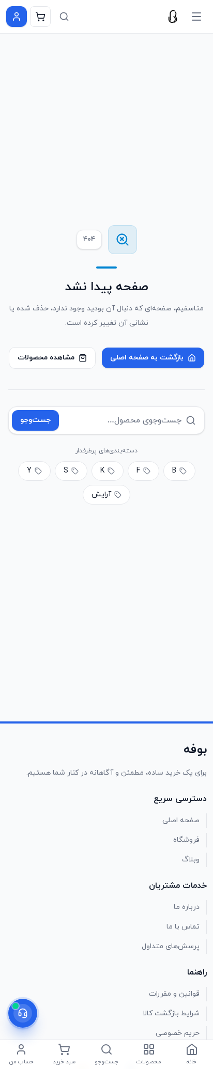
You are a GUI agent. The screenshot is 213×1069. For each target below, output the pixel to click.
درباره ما (187, 907)
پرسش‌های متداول (171, 946)
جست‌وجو (35, 420)
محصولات (148, 1062)
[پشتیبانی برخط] (22, 1013)
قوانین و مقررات (174, 994)
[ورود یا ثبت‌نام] (16, 16)
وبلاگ (191, 859)
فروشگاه (186, 840)
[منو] (196, 16)
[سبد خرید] (40, 16)
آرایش (101, 494)
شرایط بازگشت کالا (171, 1013)
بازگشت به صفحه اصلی (147, 358)
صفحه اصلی (181, 820)
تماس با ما (183, 927)
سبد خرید (64, 1062)
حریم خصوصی (178, 1033)
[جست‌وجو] (64, 16)
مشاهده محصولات (46, 358)
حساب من (21, 1062)
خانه (191, 1062)
